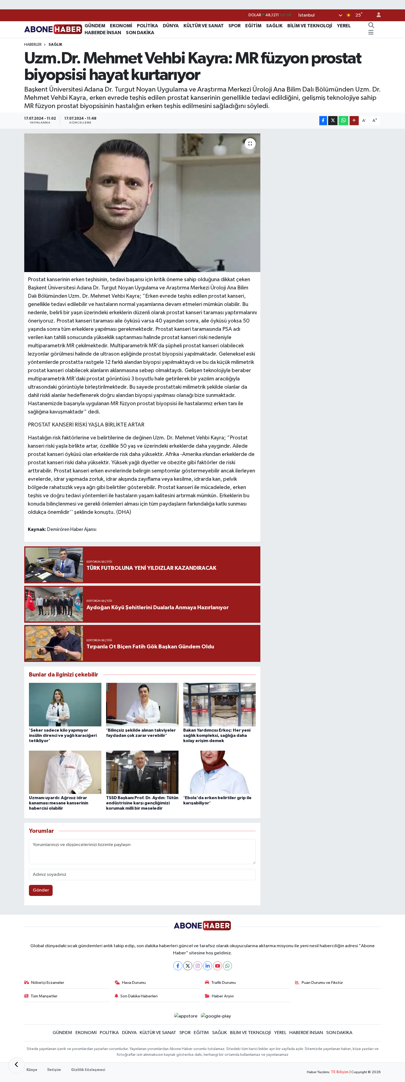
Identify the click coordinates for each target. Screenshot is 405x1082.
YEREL (344, 25)
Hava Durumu (134, 983)
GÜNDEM (95, 25)
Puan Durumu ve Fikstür (322, 983)
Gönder (41, 890)
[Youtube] (217, 965)
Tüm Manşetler (44, 996)
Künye (31, 1070)
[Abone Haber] (53, 29)
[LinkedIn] (207, 965)
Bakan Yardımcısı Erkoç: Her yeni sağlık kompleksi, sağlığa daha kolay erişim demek (216, 735)
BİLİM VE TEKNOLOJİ (309, 25)
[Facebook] (177, 965)
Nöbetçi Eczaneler (47, 983)
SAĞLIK (274, 25)
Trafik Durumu (223, 983)
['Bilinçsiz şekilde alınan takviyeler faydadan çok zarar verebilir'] (142, 704)
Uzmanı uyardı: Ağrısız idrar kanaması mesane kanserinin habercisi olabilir (58, 803)
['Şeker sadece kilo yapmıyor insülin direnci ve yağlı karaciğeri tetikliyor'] (65, 704)
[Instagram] (197, 965)
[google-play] (216, 1016)
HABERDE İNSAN (103, 32)
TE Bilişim (340, 1072)
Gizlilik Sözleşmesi (88, 1070)
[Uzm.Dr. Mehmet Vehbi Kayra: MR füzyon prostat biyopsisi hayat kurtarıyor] (142, 202)
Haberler (33, 45)
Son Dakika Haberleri (139, 996)
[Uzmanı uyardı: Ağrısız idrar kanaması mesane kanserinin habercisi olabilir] (65, 772)
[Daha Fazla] (354, 120)
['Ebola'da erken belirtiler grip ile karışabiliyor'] (219, 772)
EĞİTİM (253, 25)
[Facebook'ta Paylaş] (323, 120)
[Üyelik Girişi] (376, 15)
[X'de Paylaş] (332, 120)
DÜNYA (171, 25)
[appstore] (186, 1016)
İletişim (54, 1070)
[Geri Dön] (16, 1065)
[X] (187, 965)
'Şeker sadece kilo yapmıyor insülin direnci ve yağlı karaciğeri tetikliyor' (63, 735)
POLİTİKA (147, 25)
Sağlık (55, 45)
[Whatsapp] (227, 965)
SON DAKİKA (140, 32)
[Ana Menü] (371, 32)
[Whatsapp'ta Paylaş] (343, 120)
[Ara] (371, 25)
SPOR (234, 25)
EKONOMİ (121, 25)
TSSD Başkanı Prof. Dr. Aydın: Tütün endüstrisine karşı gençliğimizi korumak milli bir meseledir (142, 803)
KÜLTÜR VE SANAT (203, 25)
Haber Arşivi (223, 996)
